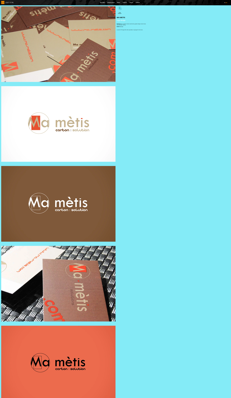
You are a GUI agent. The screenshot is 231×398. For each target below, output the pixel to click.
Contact (138, 2)
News (118, 2)
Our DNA (102, 2)
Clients (131, 2)
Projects (125, 2)
